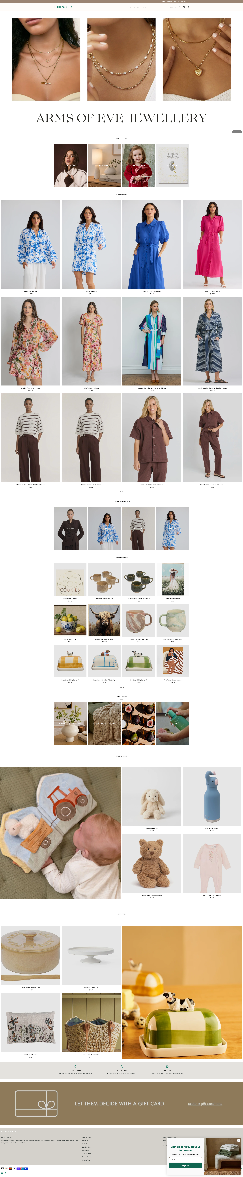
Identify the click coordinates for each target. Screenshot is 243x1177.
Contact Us (85, 1144)
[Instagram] (5, 1173)
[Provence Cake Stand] (91, 955)
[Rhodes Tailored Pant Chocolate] (91, 437)
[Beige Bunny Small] (151, 796)
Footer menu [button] (86, 1137)
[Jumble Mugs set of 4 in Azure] (173, 620)
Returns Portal (86, 1157)
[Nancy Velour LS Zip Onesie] (212, 863)
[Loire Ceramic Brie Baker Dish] (30, 955)
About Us (85, 1140)
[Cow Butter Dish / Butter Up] (138, 661)
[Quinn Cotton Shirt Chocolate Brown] (151, 437)
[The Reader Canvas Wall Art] (173, 661)
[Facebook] (2, 1173)
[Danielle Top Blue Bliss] (30, 244)
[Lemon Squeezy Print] (70, 620)
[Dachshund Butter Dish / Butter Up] (104, 661)
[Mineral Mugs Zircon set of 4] (104, 579)
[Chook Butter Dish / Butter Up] (70, 661)
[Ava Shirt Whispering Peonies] (30, 341)
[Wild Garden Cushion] (30, 1022)
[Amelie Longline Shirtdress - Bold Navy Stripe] (212, 341)
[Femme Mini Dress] (91, 244)
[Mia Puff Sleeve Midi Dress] (91, 341)
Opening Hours (86, 1147)
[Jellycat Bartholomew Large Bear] (151, 863)
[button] (134, 7)
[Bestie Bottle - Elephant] (212, 796)
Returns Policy (86, 1160)
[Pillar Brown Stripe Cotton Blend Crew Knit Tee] (30, 437)
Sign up (185, 1165)
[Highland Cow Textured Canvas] (104, 620)
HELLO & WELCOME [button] (7, 1137)
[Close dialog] (238, 1140)
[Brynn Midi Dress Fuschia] (212, 244)
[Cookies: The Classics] (70, 579)
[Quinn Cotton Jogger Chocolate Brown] (212, 437)
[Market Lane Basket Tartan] (91, 1022)
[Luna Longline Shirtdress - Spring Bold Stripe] (151, 341)
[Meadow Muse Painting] (173, 579)
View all (121, 492)
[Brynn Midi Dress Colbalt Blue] (151, 244)
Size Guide (85, 1150)
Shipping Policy (86, 1153)
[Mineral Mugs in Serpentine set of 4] (138, 579)
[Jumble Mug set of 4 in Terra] (138, 620)
